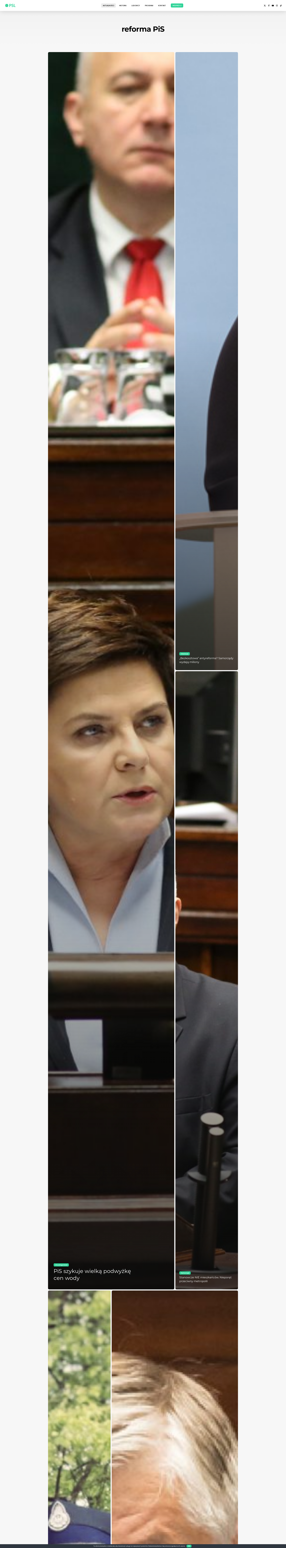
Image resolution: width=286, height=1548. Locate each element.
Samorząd (185, 1273)
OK (189, 1546)
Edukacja (184, 654)
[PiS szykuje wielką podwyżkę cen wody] (111, 670)
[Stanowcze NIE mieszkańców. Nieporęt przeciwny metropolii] (206, 980)
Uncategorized (61, 1265)
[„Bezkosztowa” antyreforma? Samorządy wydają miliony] (206, 361)
